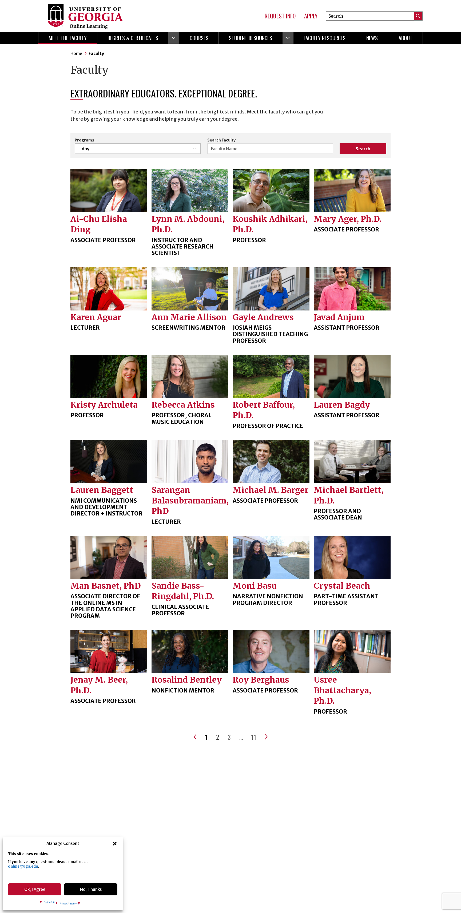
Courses (199, 38)
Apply (310, 16)
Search (363, 148)
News (372, 38)
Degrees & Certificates (133, 38)
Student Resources (250, 38)
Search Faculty (221, 140)
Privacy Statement (69, 903)
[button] (114, 843)
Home (76, 53)
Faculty (96, 53)
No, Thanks (91, 889)
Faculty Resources (324, 38)
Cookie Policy (50, 902)
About (405, 38)
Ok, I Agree (34, 889)
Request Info (280, 16)
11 (253, 737)
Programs (84, 140)
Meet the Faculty (68, 38)
